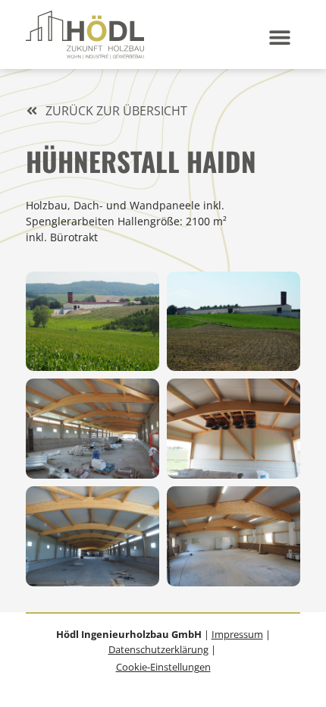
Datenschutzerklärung (158, 649)
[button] (280, 37)
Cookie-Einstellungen (163, 667)
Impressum (237, 634)
